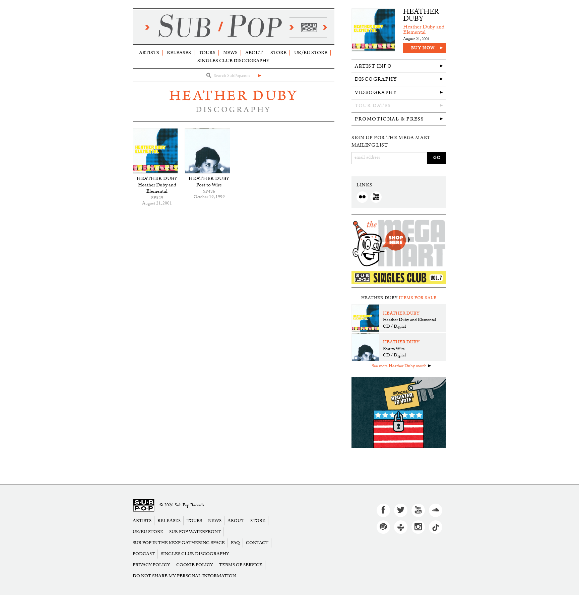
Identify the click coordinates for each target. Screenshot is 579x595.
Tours (207, 52)
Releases (179, 52)
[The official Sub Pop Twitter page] (400, 510)
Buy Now (423, 48)
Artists (149, 52)
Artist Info (373, 66)
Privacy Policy (151, 565)
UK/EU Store (310, 52)
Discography (376, 79)
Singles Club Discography (233, 60)
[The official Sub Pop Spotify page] (383, 527)
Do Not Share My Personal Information (184, 576)
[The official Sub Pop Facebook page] (383, 510)
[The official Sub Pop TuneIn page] (400, 527)
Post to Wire (209, 184)
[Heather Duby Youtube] (376, 197)
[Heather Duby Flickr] (362, 197)
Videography (376, 92)
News (230, 52)
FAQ (235, 543)
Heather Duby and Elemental (157, 188)
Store (278, 52)
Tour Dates (373, 105)
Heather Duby (233, 96)
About (254, 52)
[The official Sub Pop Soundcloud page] (435, 510)
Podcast (144, 554)
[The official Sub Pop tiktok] (435, 527)
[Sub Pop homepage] (233, 27)
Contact (257, 543)
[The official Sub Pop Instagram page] (418, 527)
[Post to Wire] (207, 150)
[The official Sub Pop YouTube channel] (418, 510)
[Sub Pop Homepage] (144, 505)
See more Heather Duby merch (399, 366)
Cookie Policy (194, 565)
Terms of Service (240, 565)
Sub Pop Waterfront (195, 532)
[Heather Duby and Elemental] (155, 150)
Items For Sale (418, 298)
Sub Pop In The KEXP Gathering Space (179, 543)
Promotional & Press (389, 118)
